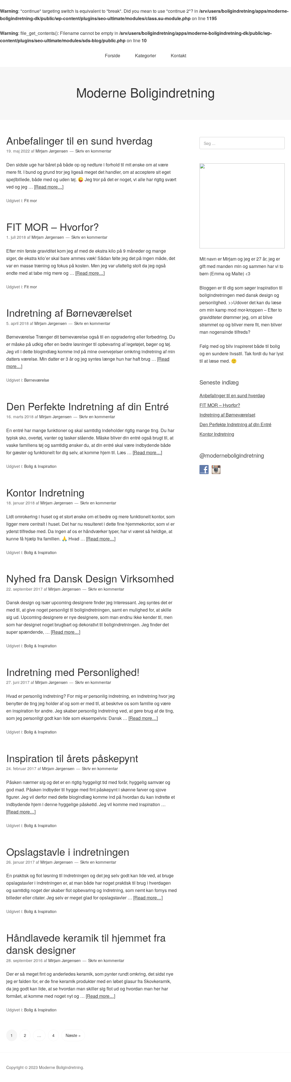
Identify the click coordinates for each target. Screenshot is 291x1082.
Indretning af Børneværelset (69, 312)
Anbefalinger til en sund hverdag (79, 140)
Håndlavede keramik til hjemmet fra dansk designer (86, 943)
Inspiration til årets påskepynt (72, 758)
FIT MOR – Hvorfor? (52, 226)
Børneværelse (36, 380)
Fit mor (30, 200)
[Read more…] (48, 186)
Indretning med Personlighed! (73, 671)
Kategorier (145, 55)
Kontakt (178, 55)
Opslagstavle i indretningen (67, 851)
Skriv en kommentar (93, 151)
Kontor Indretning (45, 492)
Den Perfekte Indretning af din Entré (87, 406)
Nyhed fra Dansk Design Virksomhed (90, 578)
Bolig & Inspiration (40, 466)
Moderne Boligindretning (145, 92)
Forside (112, 55)
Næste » (73, 1035)
